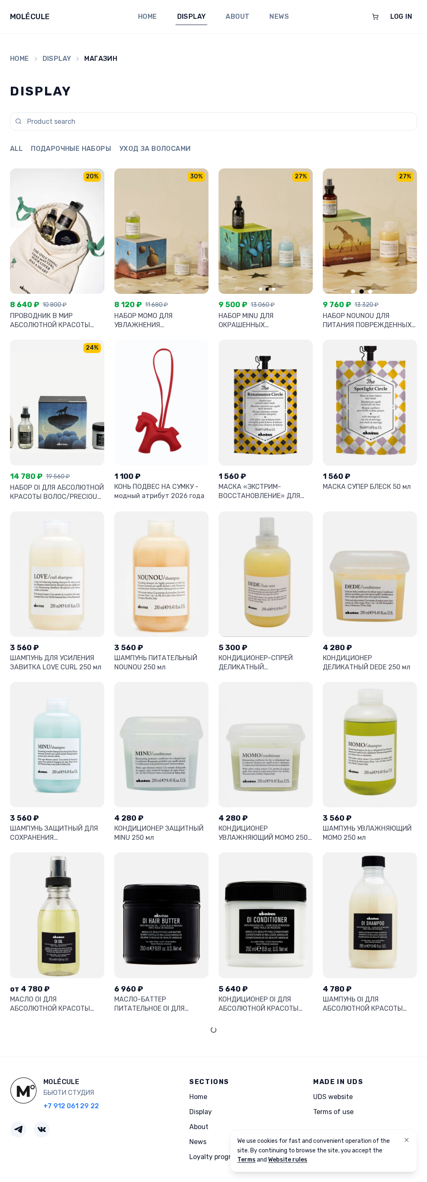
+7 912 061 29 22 (71, 1106)
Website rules (287, 1159)
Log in (401, 16)
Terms (246, 1159)
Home (147, 16)
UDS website (333, 1097)
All (16, 149)
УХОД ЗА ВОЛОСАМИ (155, 149)
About (237, 16)
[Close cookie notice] (407, 1140)
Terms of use (333, 1112)
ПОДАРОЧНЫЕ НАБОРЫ (71, 149)
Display (191, 16)
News (279, 16)
